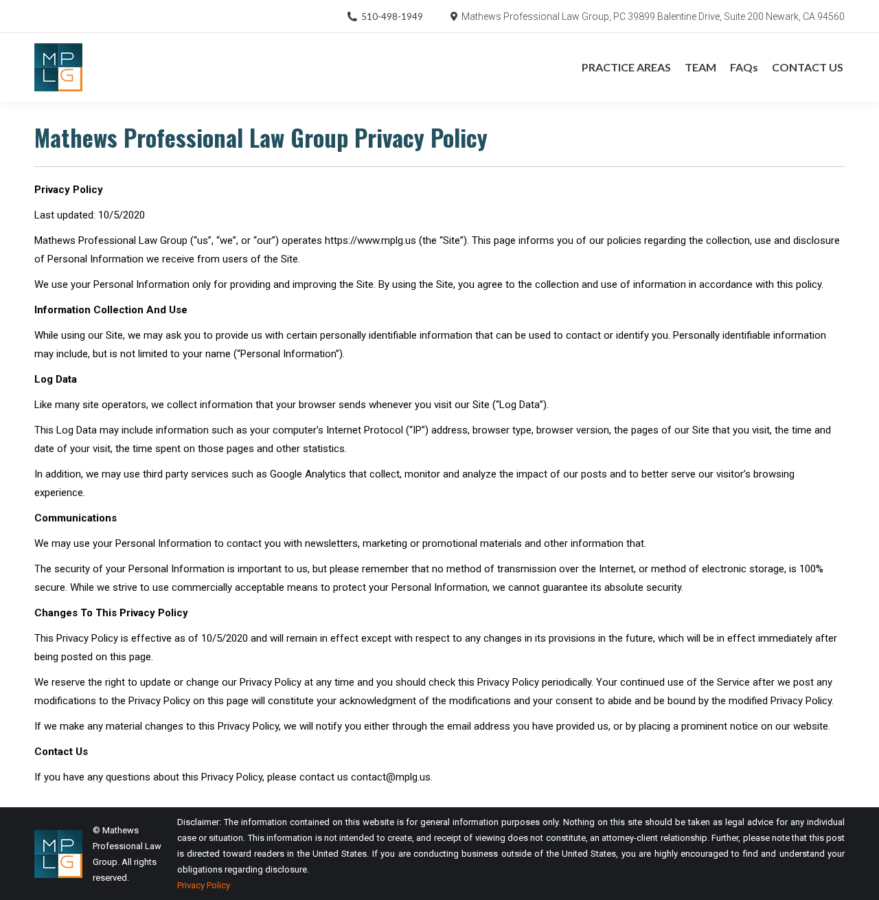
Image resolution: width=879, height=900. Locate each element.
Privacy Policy (203, 885)
